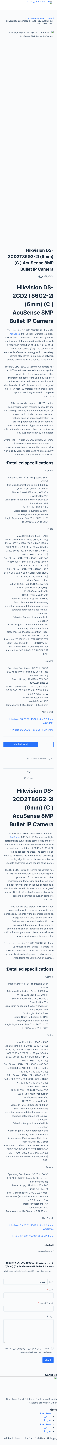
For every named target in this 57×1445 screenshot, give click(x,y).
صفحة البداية (45, 1412)
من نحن (47, 1416)
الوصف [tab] (28, 772)
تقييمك (51, 1282)
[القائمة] (6, 5)
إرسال (48, 1360)
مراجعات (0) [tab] (28, 778)
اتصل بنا (47, 1420)
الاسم (50, 1289)
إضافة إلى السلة (21, 744)
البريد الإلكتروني (46, 1303)
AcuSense (15, 333)
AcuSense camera (36, 758)
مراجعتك (49, 1316)
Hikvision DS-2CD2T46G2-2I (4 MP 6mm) (32, 729)
